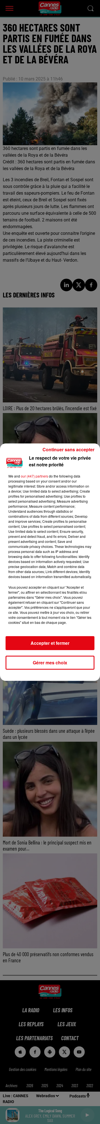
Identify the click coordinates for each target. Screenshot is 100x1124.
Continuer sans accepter (68, 449)
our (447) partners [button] (34, 476)
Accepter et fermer (50, 643)
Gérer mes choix (50, 662)
